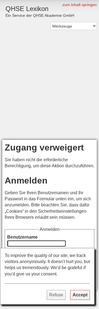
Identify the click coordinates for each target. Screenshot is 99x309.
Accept (80, 294)
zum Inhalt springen (79, 4)
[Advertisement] (49, 87)
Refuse (56, 294)
